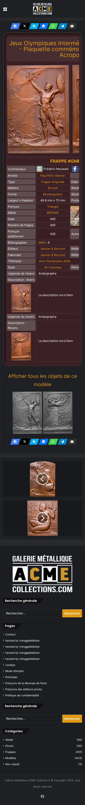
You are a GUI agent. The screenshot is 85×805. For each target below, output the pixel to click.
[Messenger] (42, 26)
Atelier (9, 739)
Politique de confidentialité (22, 695)
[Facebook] (14, 26)
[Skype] (33, 26)
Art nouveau (52, 267)
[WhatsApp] (52, 26)
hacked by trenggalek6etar (22, 640)
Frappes (10, 752)
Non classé (12, 764)
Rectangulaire (52, 194)
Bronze (53, 188)
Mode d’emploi (14, 671)
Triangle (53, 206)
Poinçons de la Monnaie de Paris (26, 683)
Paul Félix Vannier (52, 175)
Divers (9, 745)
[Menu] (5, 10)
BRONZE (53, 213)
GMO (42, 242)
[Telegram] (61, 26)
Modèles (10, 758)
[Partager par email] (71, 26)
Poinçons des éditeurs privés (23, 689)
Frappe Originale (52, 182)
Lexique (10, 664)
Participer (11, 677)
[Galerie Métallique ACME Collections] (42, 9)
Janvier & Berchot (52, 249)
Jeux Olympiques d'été (54, 261)
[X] (23, 26)
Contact (10, 634)
